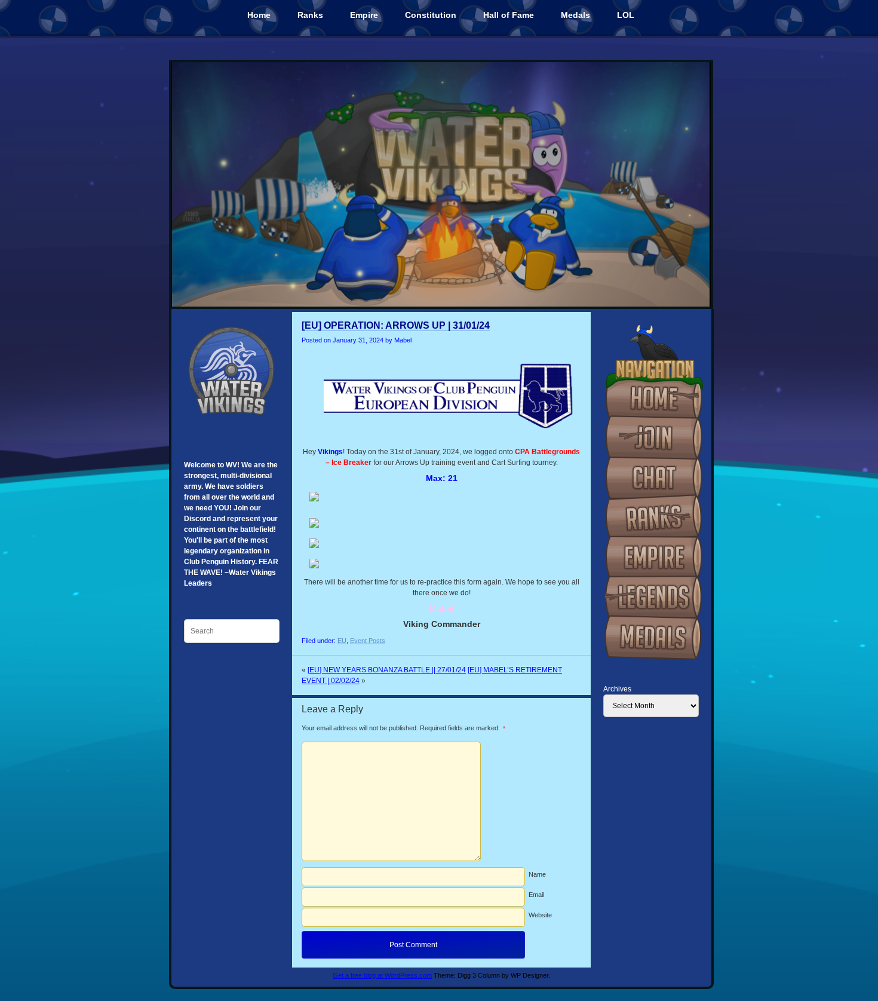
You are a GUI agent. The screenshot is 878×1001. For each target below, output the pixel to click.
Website (540, 915)
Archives (617, 689)
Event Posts (367, 640)
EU (341, 640)
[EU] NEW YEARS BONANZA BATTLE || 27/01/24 (387, 670)
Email (536, 894)
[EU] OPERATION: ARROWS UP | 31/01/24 (396, 325)
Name (537, 874)
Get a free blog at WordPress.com (382, 975)
